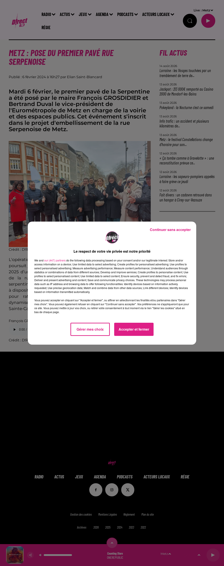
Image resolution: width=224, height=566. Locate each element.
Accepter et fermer (134, 329)
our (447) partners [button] (55, 260)
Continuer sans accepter (170, 229)
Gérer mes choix (90, 329)
